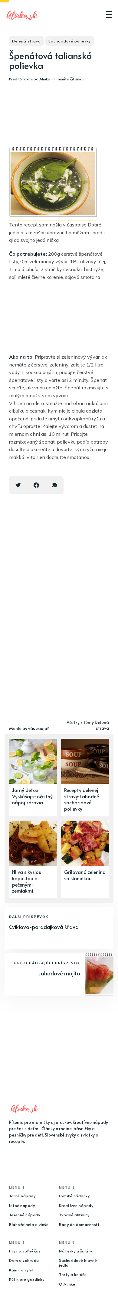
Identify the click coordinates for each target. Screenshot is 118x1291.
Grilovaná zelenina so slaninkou (85, 874)
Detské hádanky (74, 1196)
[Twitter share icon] (18, 485)
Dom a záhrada (24, 1260)
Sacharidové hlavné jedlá (78, 1263)
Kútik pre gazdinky (26, 1279)
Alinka (44, 79)
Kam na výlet (21, 1270)
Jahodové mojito (59, 973)
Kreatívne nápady (76, 1205)
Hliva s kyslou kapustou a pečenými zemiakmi (26, 881)
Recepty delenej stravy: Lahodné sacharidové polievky (81, 799)
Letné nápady (22, 1205)
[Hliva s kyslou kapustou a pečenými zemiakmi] (33, 859)
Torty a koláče (73, 1274)
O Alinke (67, 1284)
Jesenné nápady (24, 1215)
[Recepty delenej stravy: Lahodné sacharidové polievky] (85, 777)
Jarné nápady (22, 1196)
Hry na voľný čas (25, 1251)
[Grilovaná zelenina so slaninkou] (85, 859)
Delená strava (26, 41)
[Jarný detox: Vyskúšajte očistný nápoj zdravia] (33, 777)
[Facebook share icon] (36, 485)
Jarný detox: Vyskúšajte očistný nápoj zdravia (32, 796)
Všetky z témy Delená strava (88, 725)
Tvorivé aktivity (74, 1215)
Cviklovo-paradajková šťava (44, 927)
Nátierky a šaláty (75, 1251)
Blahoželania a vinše (28, 1224)
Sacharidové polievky (69, 41)
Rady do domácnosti (79, 1224)
